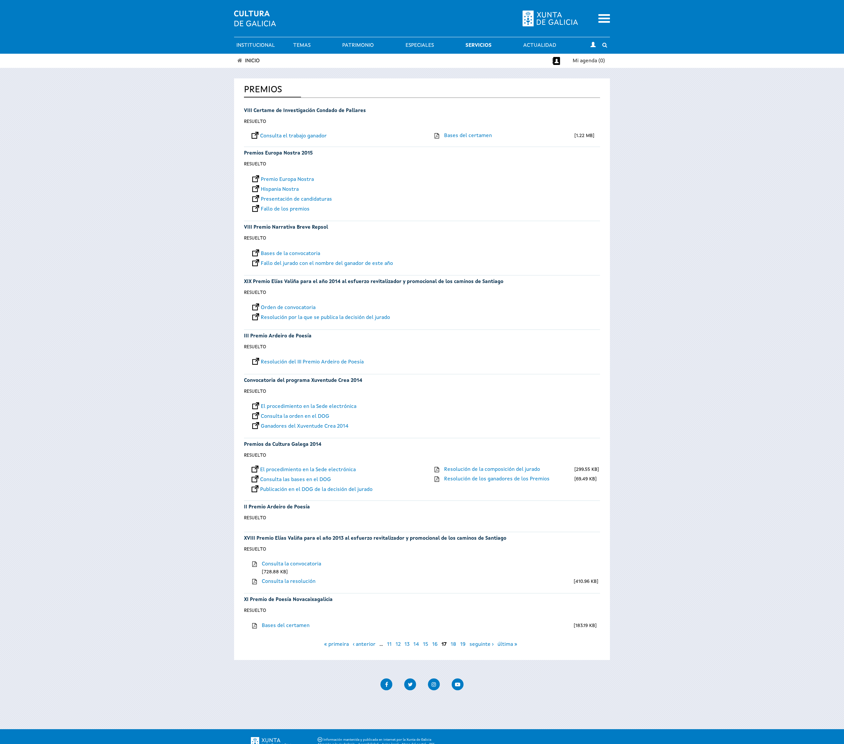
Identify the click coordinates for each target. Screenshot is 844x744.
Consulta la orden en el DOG (295, 416)
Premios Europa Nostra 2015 (278, 153)
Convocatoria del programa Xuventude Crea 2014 (303, 380)
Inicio (252, 61)
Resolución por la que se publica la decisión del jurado (325, 317)
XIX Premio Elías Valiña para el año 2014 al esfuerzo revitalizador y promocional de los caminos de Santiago (373, 281)
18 (453, 644)
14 (416, 644)
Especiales (420, 45)
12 (398, 644)
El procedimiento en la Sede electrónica (308, 406)
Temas (302, 45)
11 (389, 644)
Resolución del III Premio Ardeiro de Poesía (312, 362)
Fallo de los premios (285, 209)
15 (425, 644)
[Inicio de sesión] (593, 45)
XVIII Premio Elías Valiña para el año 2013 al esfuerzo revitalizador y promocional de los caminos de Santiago (375, 538)
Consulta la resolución (289, 581)
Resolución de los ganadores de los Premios (497, 479)
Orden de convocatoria (288, 307)
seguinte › (481, 644)
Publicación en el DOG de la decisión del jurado (316, 489)
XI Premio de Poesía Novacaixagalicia (288, 599)
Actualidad (539, 45)
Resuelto (255, 121)
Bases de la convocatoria (290, 253)
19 (463, 644)
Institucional (255, 45)
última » (507, 644)
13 (407, 644)
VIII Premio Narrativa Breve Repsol (286, 227)
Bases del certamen (468, 135)
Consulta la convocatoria (291, 564)
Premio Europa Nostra (287, 179)
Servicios (479, 45)
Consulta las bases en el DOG (295, 479)
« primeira (336, 644)
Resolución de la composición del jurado (492, 469)
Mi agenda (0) (589, 61)
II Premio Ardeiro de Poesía (277, 507)
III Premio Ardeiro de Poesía (278, 336)
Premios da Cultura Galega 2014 (282, 444)
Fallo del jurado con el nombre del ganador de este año (327, 263)
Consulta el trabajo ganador (293, 136)
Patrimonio (358, 45)
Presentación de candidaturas (296, 199)
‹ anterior (364, 644)
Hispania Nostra (280, 189)
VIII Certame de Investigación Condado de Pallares (305, 110)
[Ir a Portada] (255, 22)
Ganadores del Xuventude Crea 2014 (304, 426)
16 (434, 644)
